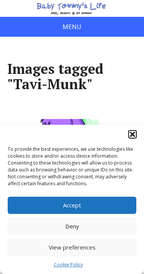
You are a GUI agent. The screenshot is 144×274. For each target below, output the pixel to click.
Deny (72, 226)
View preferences (72, 247)
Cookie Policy (68, 264)
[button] (132, 134)
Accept (72, 205)
